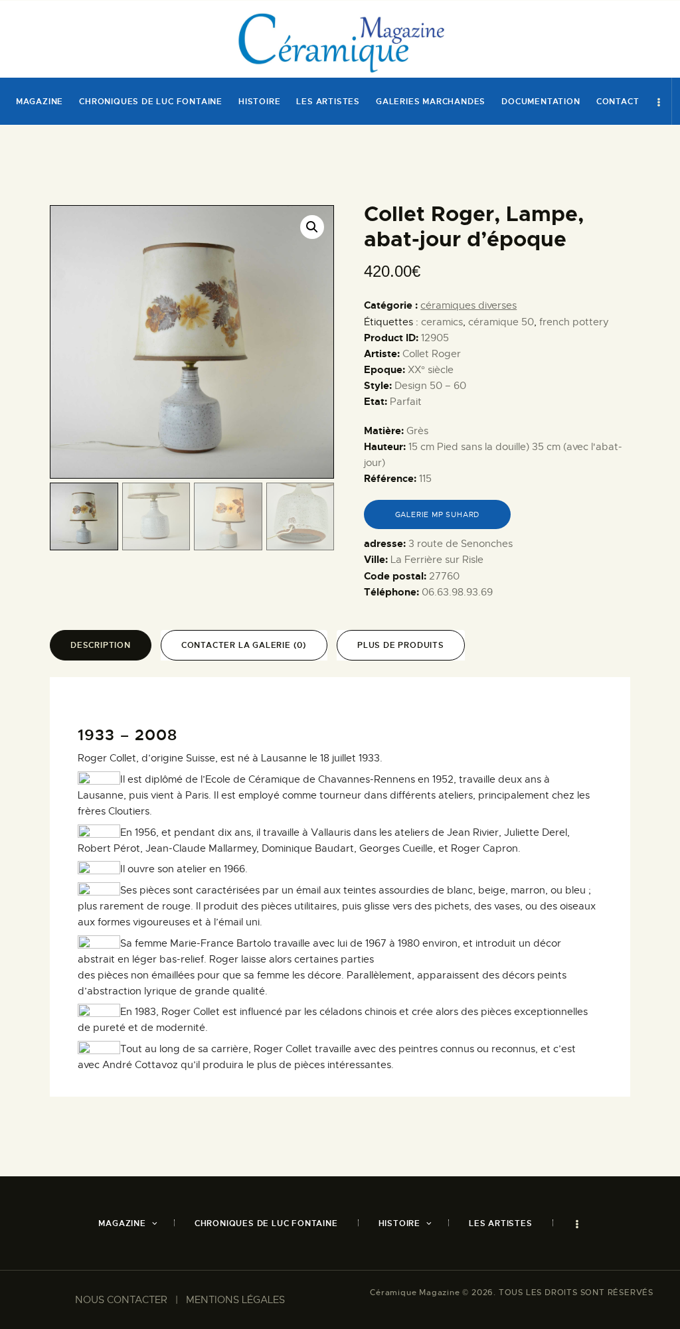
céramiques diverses (468, 305)
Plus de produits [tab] (400, 645)
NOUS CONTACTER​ (121, 1300)
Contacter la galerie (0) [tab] (244, 645)
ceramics (442, 322)
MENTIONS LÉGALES (235, 1300)
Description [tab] (100, 645)
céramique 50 (501, 322)
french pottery (574, 322)
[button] (312, 227)
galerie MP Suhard (437, 514)
